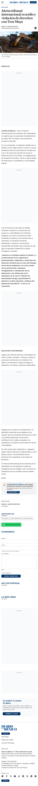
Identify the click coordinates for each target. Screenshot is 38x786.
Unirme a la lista (12, 713)
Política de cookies (7, 740)
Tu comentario (5, 553)
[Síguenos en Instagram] (2, 776)
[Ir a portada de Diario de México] (19, 728)
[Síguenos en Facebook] (7, 776)
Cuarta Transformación (15, 518)
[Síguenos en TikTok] (19, 776)
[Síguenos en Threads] (27, 776)
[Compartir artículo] (35, 28)
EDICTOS (33, 2)
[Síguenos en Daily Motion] (35, 776)
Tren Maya (5, 518)
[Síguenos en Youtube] (15, 776)
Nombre (3, 538)
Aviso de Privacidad (7, 743)
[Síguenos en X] (11, 776)
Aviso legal (4, 736)
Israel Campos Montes (9, 26)
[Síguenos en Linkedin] (23, 776)
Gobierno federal (28, 518)
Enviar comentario (11, 576)
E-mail (3, 545)
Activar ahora (12, 492)
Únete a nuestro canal (13, 524)
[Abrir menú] (2, 2)
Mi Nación (4, 7)
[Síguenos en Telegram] (31, 776)
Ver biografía (4, 506)
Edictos (5, 733)
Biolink (5, 780)
